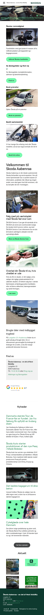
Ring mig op (28, 371)
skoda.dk (6, 609)
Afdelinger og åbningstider (17, 374)
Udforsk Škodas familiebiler (18, 59)
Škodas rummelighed (15, 26)
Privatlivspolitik (8, 611)
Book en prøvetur (15, 115)
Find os (11, 80)
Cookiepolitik (14, 609)
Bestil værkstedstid (14, 122)
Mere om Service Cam (18, 239)
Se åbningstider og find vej (17, 66)
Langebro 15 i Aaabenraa (18, 338)
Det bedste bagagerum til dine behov (22, 487)
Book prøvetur (12, 87)
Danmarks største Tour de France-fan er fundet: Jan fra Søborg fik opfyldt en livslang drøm (21, 420)
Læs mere (12, 293)
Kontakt (16, 611)
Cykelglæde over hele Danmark (17, 523)
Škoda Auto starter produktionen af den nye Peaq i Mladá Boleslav (21, 446)
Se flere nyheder (22, 545)
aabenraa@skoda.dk (14, 603)
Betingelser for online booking (28, 609)
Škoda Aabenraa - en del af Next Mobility (17, 2)
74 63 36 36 (15, 371)
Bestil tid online (14, 155)
